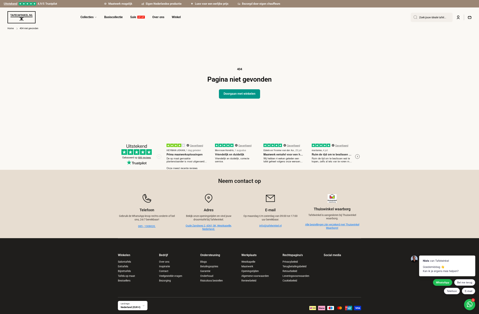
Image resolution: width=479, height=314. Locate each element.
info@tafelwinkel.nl (270, 225)
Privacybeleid (290, 261)
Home (10, 28)
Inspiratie (164, 266)
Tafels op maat (126, 275)
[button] (470, 17)
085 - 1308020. (147, 226)
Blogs (203, 261)
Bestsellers (124, 280)
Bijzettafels (124, 271)
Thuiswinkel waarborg (332, 209)
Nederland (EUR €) (131, 307)
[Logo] (21, 17)
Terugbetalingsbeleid (294, 266)
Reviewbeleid (248, 280)
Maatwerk (247, 266)
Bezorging (165, 280)
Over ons (164, 261)
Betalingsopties (209, 266)
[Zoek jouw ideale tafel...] (414, 17)
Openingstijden (250, 271)
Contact (163, 271)
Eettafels (123, 266)
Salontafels (124, 261)
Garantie (205, 271)
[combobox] (432, 17)
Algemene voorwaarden (255, 275)
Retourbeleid (290, 271)
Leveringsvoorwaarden (296, 275)
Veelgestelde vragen (170, 275)
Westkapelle (248, 261)
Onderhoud (206, 275)
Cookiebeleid (290, 280)
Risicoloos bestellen (211, 280)
